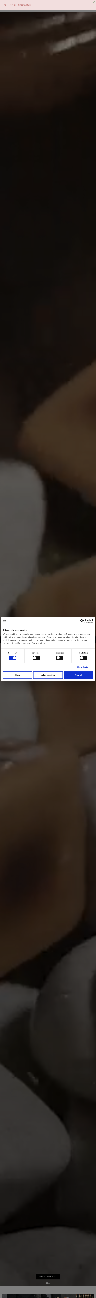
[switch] (36, 658)
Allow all (78, 675)
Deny (17, 675)
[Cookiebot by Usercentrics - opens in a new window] (82, 621)
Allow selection (48, 675)
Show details (82, 667)
